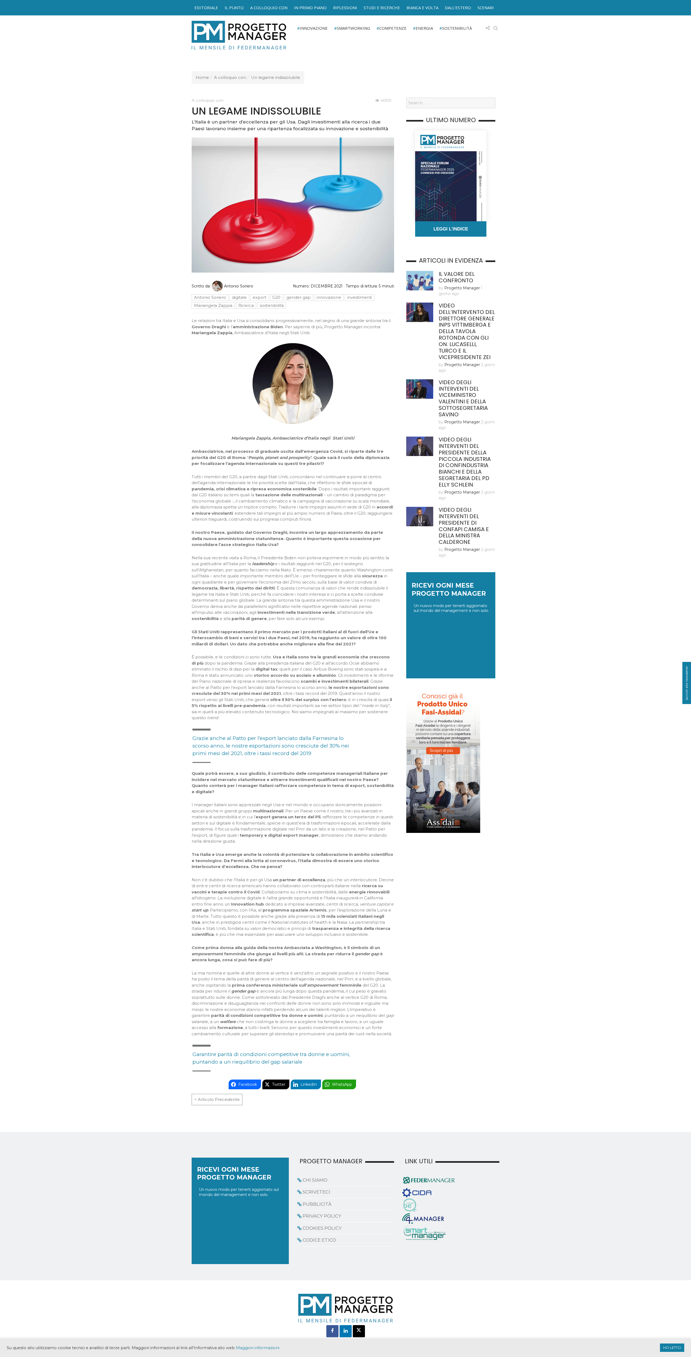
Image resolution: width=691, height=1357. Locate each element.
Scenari (485, 7)
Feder (179, 13)
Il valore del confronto (457, 277)
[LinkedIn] (346, 1331)
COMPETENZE (393, 28)
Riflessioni (345, 7)
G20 (276, 297)
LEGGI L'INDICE (450, 229)
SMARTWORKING (353, 28)
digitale (239, 297)
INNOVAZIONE (314, 28)
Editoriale (206, 7)
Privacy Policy (322, 1216)
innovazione (329, 297)
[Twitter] (359, 1331)
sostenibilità (272, 305)
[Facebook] (332, 1331)
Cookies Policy (322, 1228)
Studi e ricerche (382, 7)
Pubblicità (317, 1204)
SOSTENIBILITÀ (457, 28)
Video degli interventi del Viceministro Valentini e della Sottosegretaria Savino (463, 398)
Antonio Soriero (238, 286)
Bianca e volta (422, 7)
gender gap (298, 297)
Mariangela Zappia (213, 305)
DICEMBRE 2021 (327, 286)
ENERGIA (424, 28)
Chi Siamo (315, 1180)
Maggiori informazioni (257, 1347)
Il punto (234, 7)
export (259, 297)
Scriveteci (316, 1192)
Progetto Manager (462, 288)
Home (202, 77)
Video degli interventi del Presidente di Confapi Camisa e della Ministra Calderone (464, 526)
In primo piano (310, 7)
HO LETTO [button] (672, 1347)
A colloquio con (268, 7)
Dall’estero (458, 7)
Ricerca (246, 305)
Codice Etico (319, 1240)
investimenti (359, 297)
